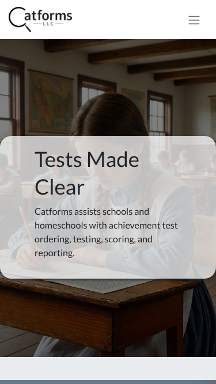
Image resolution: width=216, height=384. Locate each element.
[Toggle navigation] (194, 19)
